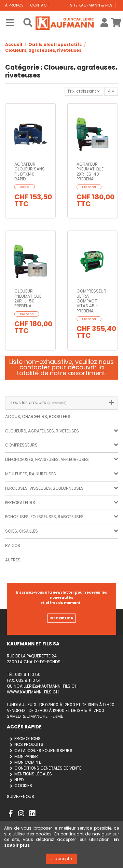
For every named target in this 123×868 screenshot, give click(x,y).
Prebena (89, 187)
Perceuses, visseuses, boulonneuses (44, 488)
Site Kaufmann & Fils (91, 5)
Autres (12, 560)
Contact (39, 5)
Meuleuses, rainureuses (30, 474)
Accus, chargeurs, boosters (37, 416)
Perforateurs (20, 503)
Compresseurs (21, 445)
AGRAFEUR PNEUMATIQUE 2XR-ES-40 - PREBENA (90, 171)
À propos (15, 5)
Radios (12, 545)
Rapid (24, 187)
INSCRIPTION (61, 618)
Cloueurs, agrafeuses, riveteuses (42, 431)
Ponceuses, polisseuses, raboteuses (44, 517)
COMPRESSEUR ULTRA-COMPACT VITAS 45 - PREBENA (91, 301)
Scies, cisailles (21, 531)
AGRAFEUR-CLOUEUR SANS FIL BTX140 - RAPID (29, 171)
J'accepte (61, 858)
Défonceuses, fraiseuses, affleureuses (47, 459)
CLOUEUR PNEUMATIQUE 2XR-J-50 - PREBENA (27, 298)
